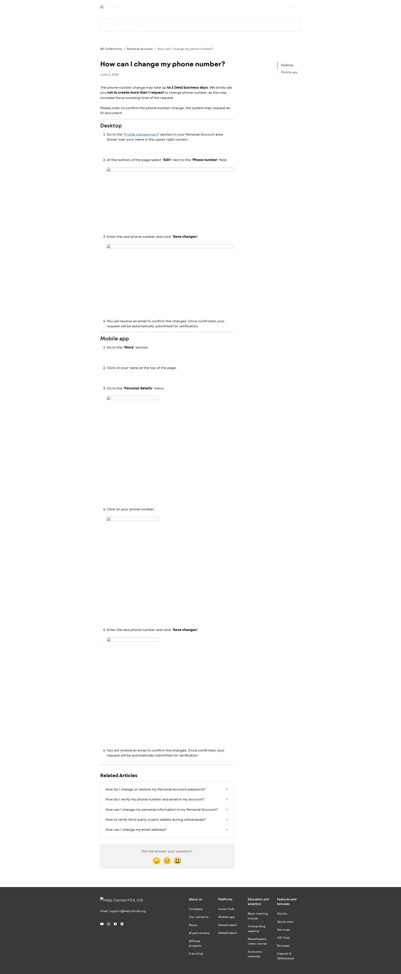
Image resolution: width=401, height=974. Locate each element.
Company (196, 909)
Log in (272, 6)
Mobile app (289, 72)
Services (283, 929)
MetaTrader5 (227, 933)
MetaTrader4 (227, 925)
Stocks (282, 913)
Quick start (285, 921)
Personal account (140, 48)
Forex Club (226, 909)
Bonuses (283, 945)
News (193, 925)
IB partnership (199, 933)
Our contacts (198, 917)
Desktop (287, 65)
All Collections (111, 48)
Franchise (196, 953)
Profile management (141, 134)
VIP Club (283, 937)
